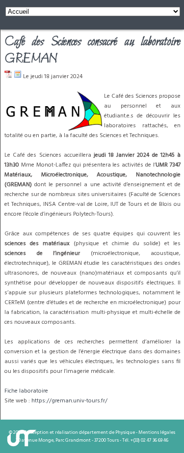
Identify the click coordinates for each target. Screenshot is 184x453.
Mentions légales (156, 432)
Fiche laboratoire (26, 391)
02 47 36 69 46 (154, 440)
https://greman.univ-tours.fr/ (69, 401)
